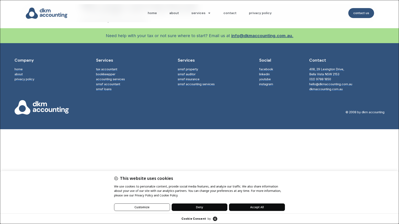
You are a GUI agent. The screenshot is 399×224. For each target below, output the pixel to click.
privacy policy (260, 13)
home (152, 13)
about (174, 13)
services (198, 13)
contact (229, 13)
